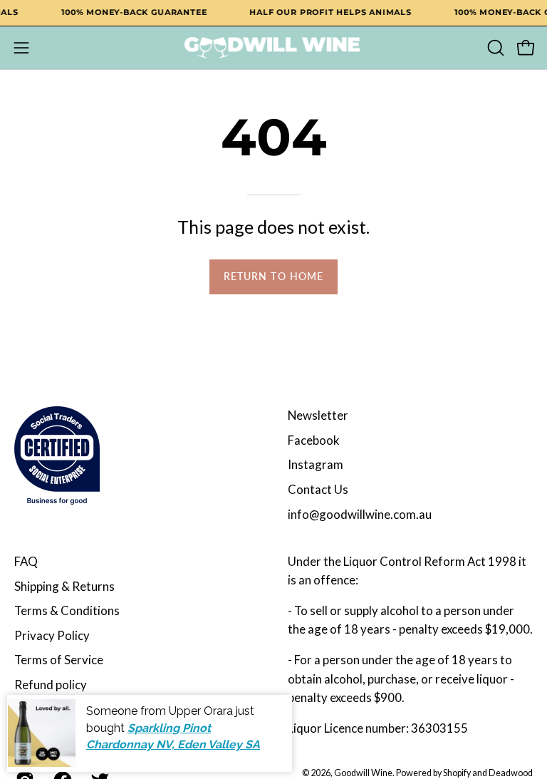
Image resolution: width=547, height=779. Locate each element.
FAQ (26, 561)
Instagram (315, 464)
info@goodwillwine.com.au (360, 514)
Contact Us (318, 489)
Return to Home (273, 276)
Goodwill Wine (363, 773)
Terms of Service (58, 659)
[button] (494, 48)
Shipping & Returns (64, 586)
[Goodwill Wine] (273, 47)
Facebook (314, 440)
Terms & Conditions (67, 610)
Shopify (457, 773)
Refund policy (50, 684)
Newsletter (318, 415)
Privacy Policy (52, 635)
